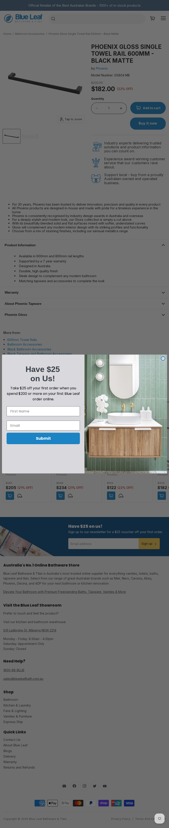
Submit (43, 438)
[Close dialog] (163, 358)
